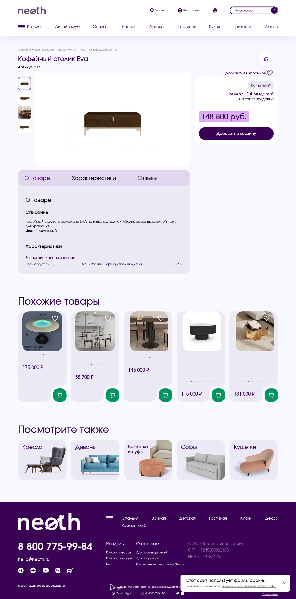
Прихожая (242, 26)
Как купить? (261, 85)
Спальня (101, 26)
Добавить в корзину (236, 133)
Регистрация (191, 10)
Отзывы (147, 178)
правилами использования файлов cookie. (249, 586)
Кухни (246, 518)
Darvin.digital (124, 593)
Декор (271, 26)
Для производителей (152, 552)
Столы (82, 50)
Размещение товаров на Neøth (160, 564)
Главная (23, 50)
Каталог (34, 26)
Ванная (129, 26)
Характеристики (94, 178)
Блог (109, 564)
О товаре (37, 178)
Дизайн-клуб (67, 26)
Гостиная (187, 26)
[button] (38, 354)
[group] (112, 119)
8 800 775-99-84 (55, 546)
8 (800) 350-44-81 (156, 593)
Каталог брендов (119, 558)
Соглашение (270, 594)
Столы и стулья (66, 50)
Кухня (214, 26)
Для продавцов (147, 558)
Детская (157, 26)
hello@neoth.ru (33, 559)
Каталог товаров (118, 552)
